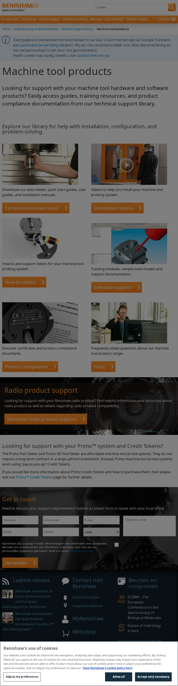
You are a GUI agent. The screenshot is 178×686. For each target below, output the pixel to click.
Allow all (119, 677)
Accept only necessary (153, 677)
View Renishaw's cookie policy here (107, 668)
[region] (89, 663)
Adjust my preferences (22, 677)
